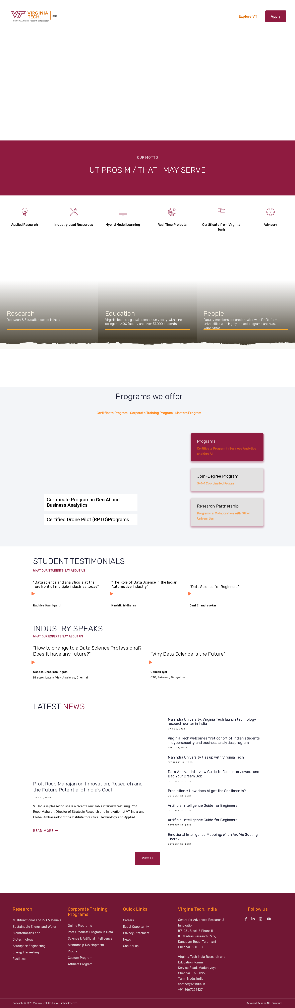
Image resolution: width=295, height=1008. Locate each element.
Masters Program (188, 413)
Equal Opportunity (136, 927)
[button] (27, 70)
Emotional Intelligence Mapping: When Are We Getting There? (206, 840)
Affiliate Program (80, 964)
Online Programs (80, 926)
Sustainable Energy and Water (34, 927)
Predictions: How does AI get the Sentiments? (206, 794)
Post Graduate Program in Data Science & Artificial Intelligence (90, 935)
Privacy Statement (136, 933)
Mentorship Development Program (86, 948)
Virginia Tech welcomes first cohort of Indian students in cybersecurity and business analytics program (206, 743)
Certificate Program (112, 413)
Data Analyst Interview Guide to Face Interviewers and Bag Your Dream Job (206, 777)
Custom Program (80, 958)
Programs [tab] (226, 447)
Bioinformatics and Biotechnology (26, 936)
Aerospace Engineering (29, 946)
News (127, 939)
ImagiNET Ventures (271, 1003)
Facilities (19, 959)
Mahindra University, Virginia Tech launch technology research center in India (206, 724)
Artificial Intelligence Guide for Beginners (206, 808)
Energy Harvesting (26, 952)
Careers (128, 920)
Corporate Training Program (151, 413)
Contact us (131, 946)
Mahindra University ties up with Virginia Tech (206, 760)
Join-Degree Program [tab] (217, 479)
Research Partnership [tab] (223, 511)
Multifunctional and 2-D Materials (37, 920)
